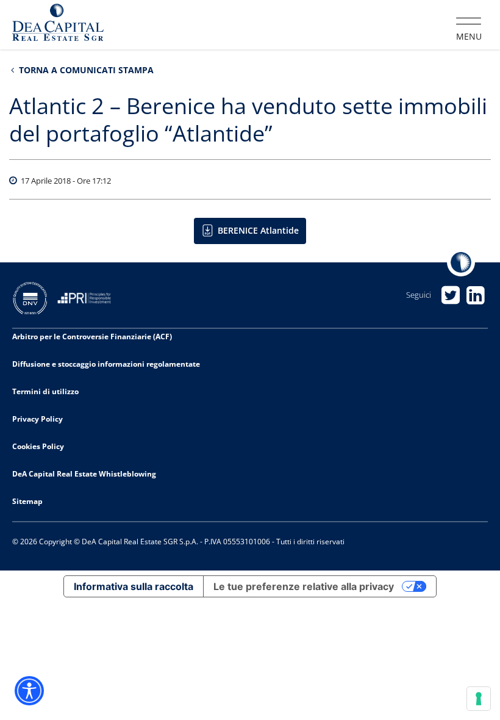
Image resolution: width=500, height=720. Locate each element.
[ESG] (88, 297)
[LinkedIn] (475, 295)
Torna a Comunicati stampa (85, 70)
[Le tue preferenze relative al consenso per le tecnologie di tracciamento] (478, 698)
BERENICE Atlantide (258, 230)
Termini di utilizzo (45, 391)
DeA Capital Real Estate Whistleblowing (84, 474)
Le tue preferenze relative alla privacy (303, 586)
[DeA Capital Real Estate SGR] (58, 24)
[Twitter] (450, 295)
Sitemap (27, 501)
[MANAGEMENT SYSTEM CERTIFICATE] (34, 297)
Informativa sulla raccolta (133, 586)
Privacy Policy (37, 419)
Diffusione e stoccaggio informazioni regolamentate (106, 364)
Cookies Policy (38, 446)
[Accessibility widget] (29, 690)
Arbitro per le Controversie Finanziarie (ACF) (92, 336)
